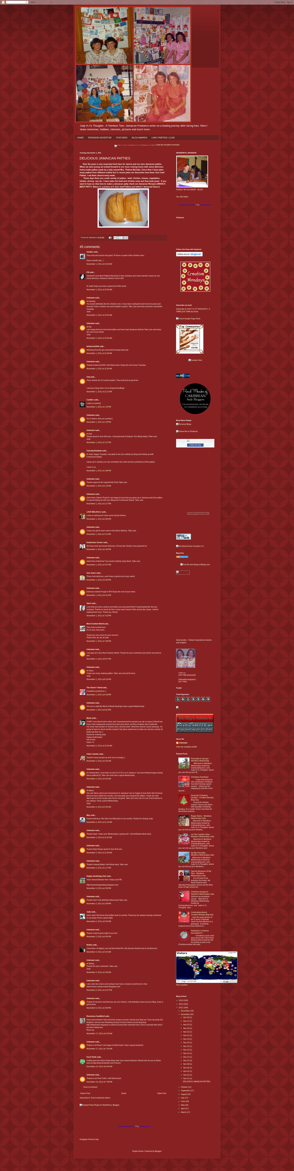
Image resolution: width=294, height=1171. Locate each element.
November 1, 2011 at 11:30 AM (99, 369)
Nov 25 (186, 1025)
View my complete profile (186, 747)
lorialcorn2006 (93, 346)
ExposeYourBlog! (117, 388)
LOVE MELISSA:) (94, 512)
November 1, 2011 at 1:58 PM (99, 471)
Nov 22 (186, 1032)
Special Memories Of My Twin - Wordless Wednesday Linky (201, 873)
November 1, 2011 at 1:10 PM (99, 407)
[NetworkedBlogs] (195, 440)
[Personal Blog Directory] (182, 557)
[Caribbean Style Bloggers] (195, 413)
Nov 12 (186, 1057)
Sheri (89, 603)
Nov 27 (186, 1021)
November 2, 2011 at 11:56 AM (99, 853)
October (184, 1087)
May (88, 815)
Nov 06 (186, 1068)
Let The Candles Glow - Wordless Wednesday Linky (202, 835)
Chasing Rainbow (94, 451)
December (185, 1011)
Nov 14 (186, 1053)
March (184, 1112)
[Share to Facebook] (123, 237)
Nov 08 (186, 1064)
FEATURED (121, 137)
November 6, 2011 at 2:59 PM (99, 1008)
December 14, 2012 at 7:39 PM (99, 1082)
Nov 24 (186, 1028)
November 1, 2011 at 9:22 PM (99, 710)
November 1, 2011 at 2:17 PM (99, 504)
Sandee (90, 252)
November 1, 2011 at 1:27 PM (99, 442)
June (183, 1101)
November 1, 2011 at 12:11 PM (99, 392)
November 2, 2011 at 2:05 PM (99, 888)
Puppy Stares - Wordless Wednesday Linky (201, 817)
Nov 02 (186, 1075)
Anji (88, 377)
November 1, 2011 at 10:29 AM (99, 264)
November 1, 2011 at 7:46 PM (99, 641)
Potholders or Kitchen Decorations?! (200, 932)
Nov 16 (186, 1046)
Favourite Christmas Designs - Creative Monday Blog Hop (202, 797)
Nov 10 (186, 1060)
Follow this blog (195, 445)
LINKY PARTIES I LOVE (163, 137)
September (186, 1091)
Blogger (158, 1151)
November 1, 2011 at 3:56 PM (99, 519)
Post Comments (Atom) (100, 1098)
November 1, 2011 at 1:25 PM (99, 422)
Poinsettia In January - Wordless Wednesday (200, 760)
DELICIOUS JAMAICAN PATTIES (196, 1081)
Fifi (88, 272)
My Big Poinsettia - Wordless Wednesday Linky (202, 854)
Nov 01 (186, 1078)
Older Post (161, 1093)
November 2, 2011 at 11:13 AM (99, 822)
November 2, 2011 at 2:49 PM (99, 904)
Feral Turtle (91, 1057)
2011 (181, 1008)
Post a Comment (90, 1087)
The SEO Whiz (182, 197)
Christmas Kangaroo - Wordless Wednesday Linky (202, 893)
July (183, 1098)
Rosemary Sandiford (96, 1016)
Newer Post (85, 1093)
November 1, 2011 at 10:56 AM (99, 338)
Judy (89, 912)
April (183, 1108)
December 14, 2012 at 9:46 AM (99, 1066)
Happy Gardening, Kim (96, 876)
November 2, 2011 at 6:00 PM (99, 937)
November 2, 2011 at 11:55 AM (99, 837)
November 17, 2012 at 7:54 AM (99, 1049)
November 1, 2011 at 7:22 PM (99, 616)
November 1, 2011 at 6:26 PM (99, 580)
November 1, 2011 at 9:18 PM (99, 695)
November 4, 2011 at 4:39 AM (99, 972)
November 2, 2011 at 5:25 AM (99, 779)
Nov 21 (186, 1035)
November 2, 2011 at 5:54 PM (99, 921)
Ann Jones (91, 573)
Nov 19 (186, 1039)
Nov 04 (186, 1071)
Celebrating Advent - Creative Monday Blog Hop (202, 913)
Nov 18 (186, 1043)
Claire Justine (93, 754)
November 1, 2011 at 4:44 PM (99, 549)
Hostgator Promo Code (89, 1139)
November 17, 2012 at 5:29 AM (99, 1033)
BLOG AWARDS (139, 137)
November (185, 1014)
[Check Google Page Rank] (188, 319)
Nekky (89, 945)
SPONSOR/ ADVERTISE (100, 137)
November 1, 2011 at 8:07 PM (99, 659)
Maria (89, 718)
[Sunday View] (195, 360)
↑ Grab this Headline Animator (167, 145)
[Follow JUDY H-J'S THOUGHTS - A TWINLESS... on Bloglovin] (189, 256)
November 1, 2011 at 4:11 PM (99, 534)
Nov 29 (186, 1017)
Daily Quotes (181, 640)
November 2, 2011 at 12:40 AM (99, 746)
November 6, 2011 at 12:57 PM (99, 990)
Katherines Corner (95, 542)
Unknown (91, 298)
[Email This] (115, 237)
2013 (181, 1000)
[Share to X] (120, 237)
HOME (80, 137)
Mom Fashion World (95, 624)
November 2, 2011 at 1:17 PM (99, 868)
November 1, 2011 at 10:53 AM (99, 290)
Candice (90, 400)
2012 (181, 1004)
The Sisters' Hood (94, 688)
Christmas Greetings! (199, 777)
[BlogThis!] (117, 237)
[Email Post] (110, 237)
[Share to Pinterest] (126, 237)
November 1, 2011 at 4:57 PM (99, 565)
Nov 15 (186, 1050)
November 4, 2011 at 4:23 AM (99, 952)
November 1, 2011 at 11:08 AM (99, 353)
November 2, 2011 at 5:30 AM (99, 807)
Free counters (182, 985)
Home (123, 1093)
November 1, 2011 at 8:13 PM (99, 679)
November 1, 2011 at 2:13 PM (99, 486)
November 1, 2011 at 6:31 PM (99, 595)
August (184, 1094)
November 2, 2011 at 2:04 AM (99, 761)
